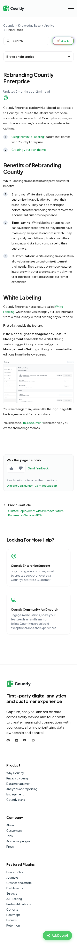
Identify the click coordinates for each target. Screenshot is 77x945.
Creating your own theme (28, 149)
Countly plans (15, 799)
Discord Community (20, 485)
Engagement (15, 794)
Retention (13, 925)
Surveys (11, 893)
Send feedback (38, 468)
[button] (38, 56)
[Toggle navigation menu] (71, 8)
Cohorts (12, 909)
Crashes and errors (19, 883)
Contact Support (46, 485)
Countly (8, 25)
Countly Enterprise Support (30, 565)
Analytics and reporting (22, 789)
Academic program (19, 841)
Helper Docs (15, 30)
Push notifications (18, 904)
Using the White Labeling (27, 137)
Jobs (9, 836)
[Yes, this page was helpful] (11, 468)
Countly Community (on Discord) (34, 609)
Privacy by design (18, 778)
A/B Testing (14, 899)
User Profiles (14, 872)
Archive (49, 25)
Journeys (12, 877)
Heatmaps (13, 915)
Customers (14, 830)
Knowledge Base (29, 25)
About (10, 825)
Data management (19, 783)
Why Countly (15, 773)
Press (10, 846)
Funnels (11, 920)
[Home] (13, 8)
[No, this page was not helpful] (20, 468)
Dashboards (14, 888)
